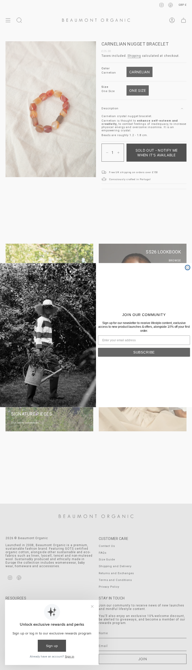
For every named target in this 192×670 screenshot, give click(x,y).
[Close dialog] (187, 267)
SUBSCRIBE (144, 352)
